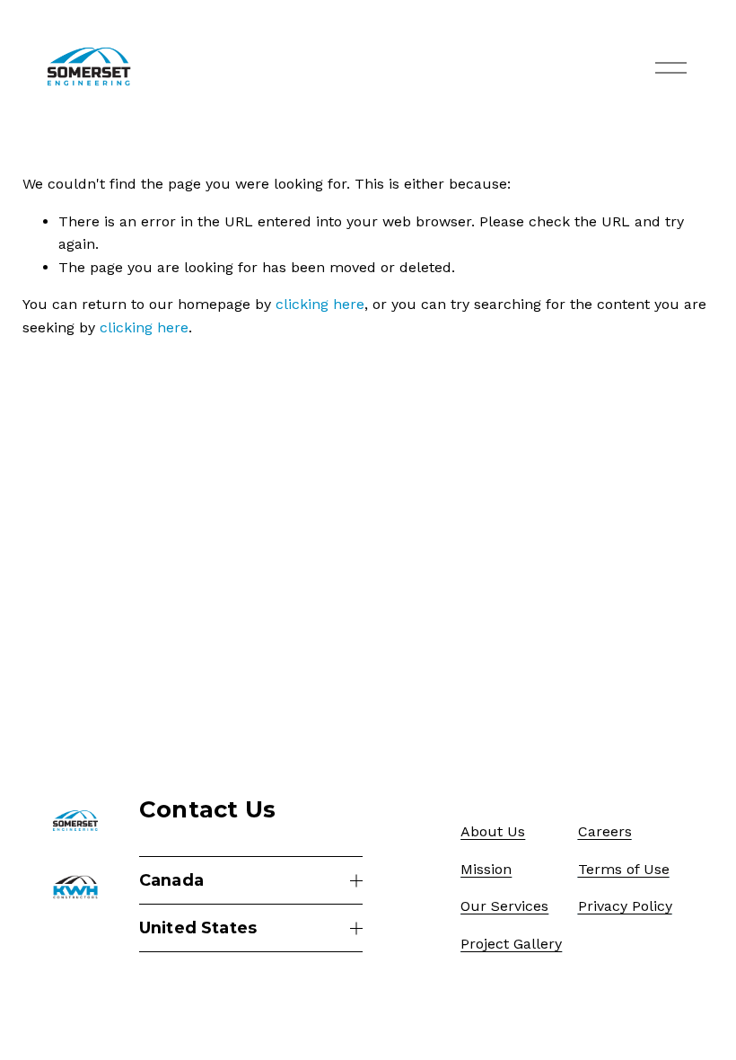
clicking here (320, 304)
